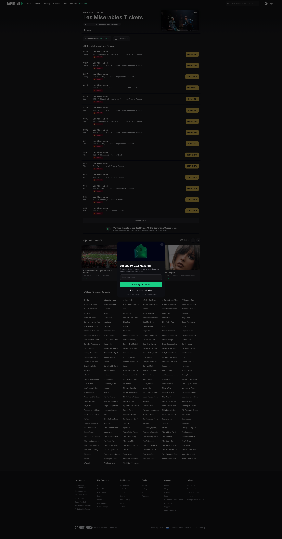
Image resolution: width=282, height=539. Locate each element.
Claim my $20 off (139, 285)
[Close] (161, 244)
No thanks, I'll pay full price (141, 290)
